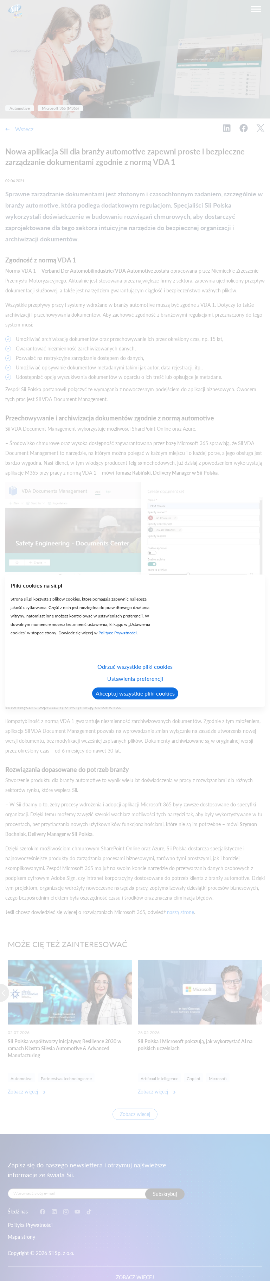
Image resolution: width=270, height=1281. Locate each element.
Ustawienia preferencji (135, 678)
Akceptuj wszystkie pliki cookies (135, 693)
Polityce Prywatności (117, 632)
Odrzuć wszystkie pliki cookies (135, 666)
